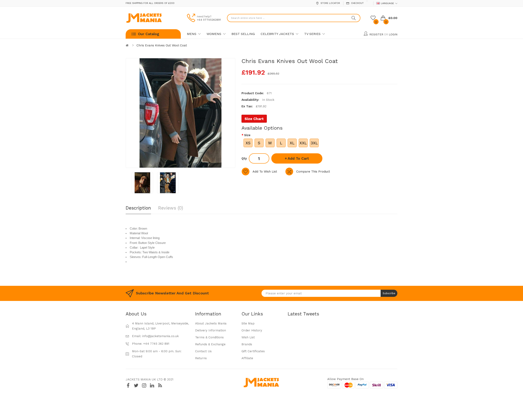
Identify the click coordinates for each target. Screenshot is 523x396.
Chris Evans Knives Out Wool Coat (161, 45)
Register (376, 34)
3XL (314, 142)
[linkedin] (152, 385)
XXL (303, 142)
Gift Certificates (253, 351)
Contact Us (203, 351)
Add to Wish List (265, 171)
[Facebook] (128, 385)
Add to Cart (298, 158)
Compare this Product (313, 171)
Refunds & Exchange (210, 344)
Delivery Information (210, 330)
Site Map (248, 323)
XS (248, 142)
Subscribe (389, 293)
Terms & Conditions (209, 337)
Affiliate (247, 358)
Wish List (248, 337)
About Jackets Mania (211, 323)
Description (138, 208)
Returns (201, 358)
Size (247, 135)
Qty (244, 158)
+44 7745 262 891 (156, 344)
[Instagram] (144, 385)
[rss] (160, 385)
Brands (246, 344)
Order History (251, 330)
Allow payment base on (345, 379)
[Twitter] (136, 385)
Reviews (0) (170, 208)
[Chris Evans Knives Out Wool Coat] (142, 182)
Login (393, 34)
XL (292, 142)
